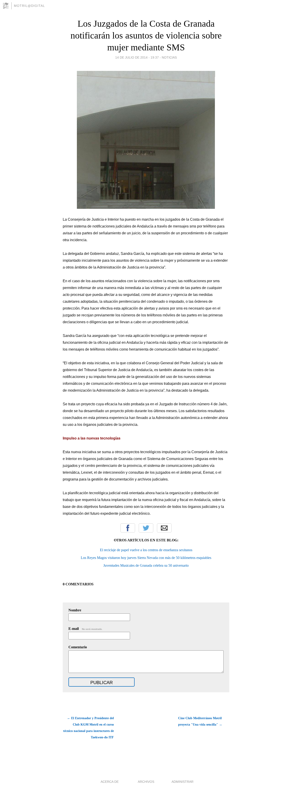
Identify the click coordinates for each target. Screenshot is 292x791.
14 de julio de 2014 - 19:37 (137, 57)
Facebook (127, 528)
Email (164, 528)
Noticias (169, 57)
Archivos (146, 781)
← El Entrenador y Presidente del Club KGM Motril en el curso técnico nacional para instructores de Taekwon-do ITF (88, 727)
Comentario (77, 647)
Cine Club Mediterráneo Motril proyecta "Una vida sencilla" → (200, 721)
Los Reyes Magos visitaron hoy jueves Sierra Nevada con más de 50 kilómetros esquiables (146, 558)
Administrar (182, 781)
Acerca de (110, 781)
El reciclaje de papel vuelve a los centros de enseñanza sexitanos (146, 550)
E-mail (85, 629)
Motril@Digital (29, 6)
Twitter (146, 528)
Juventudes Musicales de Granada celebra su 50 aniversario (146, 565)
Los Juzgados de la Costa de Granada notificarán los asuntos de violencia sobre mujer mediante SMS (146, 35)
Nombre (74, 610)
